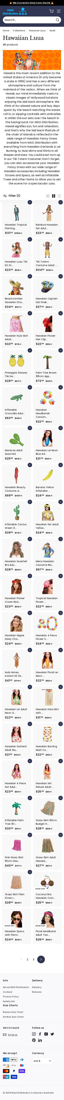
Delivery (36, 987)
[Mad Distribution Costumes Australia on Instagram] (34, 1034)
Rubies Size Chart (13, 1012)
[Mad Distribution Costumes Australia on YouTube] (46, 1034)
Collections (19, 30)
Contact (7, 992)
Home (6, 30)
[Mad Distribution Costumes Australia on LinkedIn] (40, 1040)
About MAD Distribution (16, 987)
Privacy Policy (11, 996)
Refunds (36, 992)
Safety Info (9, 1001)
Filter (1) (14, 196)
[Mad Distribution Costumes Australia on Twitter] (52, 1034)
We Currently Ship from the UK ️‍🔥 (33, 2)
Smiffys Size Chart (13, 1016)
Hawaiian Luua (37, 30)
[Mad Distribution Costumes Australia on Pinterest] (34, 1040)
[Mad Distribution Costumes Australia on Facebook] (40, 1034)
